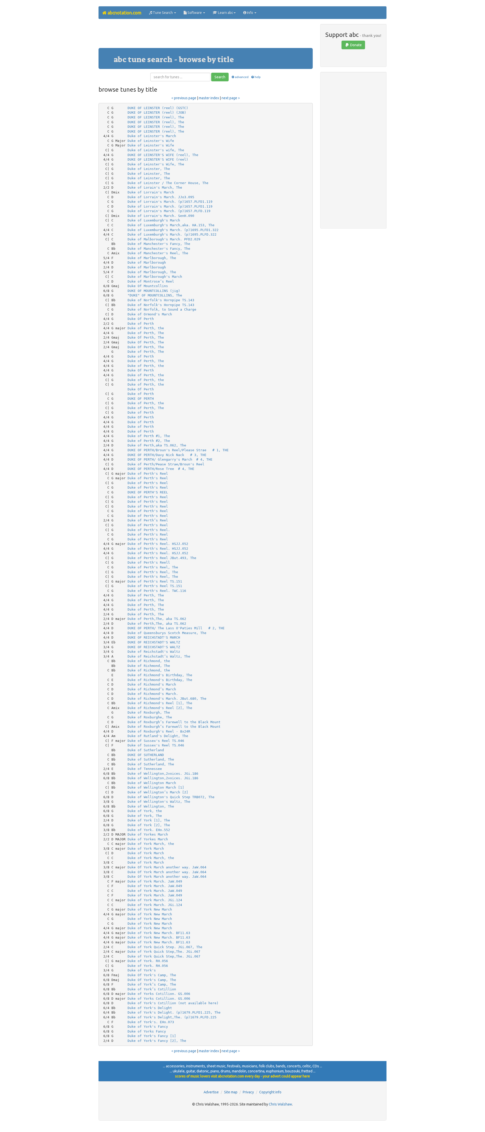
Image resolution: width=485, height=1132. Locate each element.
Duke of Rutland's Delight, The (158, 736)
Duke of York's (142, 970)
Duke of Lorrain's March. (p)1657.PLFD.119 (169, 211)
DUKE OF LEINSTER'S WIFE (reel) (158, 159)
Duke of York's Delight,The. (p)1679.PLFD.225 (172, 1017)
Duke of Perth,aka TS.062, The (157, 445)
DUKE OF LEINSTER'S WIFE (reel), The (163, 155)
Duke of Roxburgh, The (149, 712)
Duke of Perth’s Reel (148, 520)
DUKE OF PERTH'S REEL (148, 492)
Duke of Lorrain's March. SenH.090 (161, 216)
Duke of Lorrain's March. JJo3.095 (161, 197)
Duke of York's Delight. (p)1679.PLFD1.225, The (174, 1012)
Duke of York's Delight (150, 1008)
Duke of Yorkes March (148, 834)
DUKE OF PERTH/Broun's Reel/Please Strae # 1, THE (178, 450)
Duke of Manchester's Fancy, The (159, 244)
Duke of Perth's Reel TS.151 (155, 581)
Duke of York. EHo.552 (149, 830)
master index (209, 98)
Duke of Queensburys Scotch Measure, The (167, 633)
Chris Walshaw (280, 1104)
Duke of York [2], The (149, 825)
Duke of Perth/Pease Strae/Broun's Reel (166, 464)
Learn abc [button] (225, 13)
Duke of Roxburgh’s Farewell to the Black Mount (174, 722)
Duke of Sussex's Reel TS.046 (156, 741)
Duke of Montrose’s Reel (151, 281)
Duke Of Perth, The (146, 337)
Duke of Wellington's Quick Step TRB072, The (171, 797)
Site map (230, 1092)
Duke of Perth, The (146, 333)
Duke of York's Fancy (148, 1026)
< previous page (183, 98)
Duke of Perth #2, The (149, 441)
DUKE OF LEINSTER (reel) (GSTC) (158, 108)
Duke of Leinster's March (152, 136)
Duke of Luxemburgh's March (154, 220)
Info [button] (250, 13)
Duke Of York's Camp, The (152, 975)
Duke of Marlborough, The (152, 258)
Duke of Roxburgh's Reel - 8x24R (159, 731)
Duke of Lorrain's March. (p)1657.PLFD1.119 (170, 202)
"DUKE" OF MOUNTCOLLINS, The (155, 295)
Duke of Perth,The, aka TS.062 (157, 619)
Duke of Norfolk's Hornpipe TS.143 (161, 300)
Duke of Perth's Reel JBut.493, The (162, 558)
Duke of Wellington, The (151, 806)
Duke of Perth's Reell (149, 562)
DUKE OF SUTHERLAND (146, 755)
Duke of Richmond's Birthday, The (160, 675)
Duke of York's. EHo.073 (151, 1022)
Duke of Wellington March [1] (156, 787)
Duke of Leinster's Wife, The (156, 164)
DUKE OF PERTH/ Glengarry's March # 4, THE (170, 459)
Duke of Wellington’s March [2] (158, 792)
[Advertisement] (206, 35)
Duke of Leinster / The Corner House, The (168, 183)
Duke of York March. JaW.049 (155, 881)
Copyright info (270, 1092)
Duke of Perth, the (146, 328)
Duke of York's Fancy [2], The (157, 1041)
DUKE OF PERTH (141, 398)
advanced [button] (241, 77)
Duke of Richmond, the (149, 661)
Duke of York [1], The (149, 820)
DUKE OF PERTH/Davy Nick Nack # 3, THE (167, 455)
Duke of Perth (141, 323)
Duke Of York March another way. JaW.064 (167, 867)
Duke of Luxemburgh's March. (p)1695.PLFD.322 (172, 234)
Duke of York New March (150, 909)
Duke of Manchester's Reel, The (158, 253)
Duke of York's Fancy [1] (152, 1036)
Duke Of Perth (141, 319)
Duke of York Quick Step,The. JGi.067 (164, 951)
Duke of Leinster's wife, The (156, 150)
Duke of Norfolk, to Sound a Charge (162, 309)
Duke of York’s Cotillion (152, 989)
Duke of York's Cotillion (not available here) (173, 1003)
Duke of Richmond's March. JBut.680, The (167, 698)
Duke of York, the (145, 811)
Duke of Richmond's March (152, 684)
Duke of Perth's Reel (148, 473)
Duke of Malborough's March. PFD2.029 (164, 239)
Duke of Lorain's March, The (155, 187)
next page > (231, 98)
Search (219, 77)
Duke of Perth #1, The (149, 436)
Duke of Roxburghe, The (150, 717)
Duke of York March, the (151, 844)
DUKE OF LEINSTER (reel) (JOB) (157, 112)
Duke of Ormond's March (150, 314)
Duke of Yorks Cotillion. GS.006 (159, 994)
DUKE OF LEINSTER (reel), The (156, 117)
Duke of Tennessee (145, 769)
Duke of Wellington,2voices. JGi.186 (163, 773)
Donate (355, 45)
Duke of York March (146, 848)
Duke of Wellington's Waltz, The (159, 801)
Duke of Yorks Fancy (147, 1031)
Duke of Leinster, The (149, 169)
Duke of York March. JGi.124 (155, 900)
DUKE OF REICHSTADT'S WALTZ (154, 642)
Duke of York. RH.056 (148, 961)
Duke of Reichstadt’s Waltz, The (159, 656)
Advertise (211, 1092)
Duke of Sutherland (146, 750)
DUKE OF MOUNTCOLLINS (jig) (154, 291)
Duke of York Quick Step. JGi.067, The (165, 947)
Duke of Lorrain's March (151, 192)
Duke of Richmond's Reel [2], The (160, 708)
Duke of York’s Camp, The (152, 984)
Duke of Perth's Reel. (149, 530)
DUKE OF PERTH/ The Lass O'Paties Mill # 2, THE (176, 628)
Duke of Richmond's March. (153, 694)
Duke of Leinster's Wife (151, 141)
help (258, 77)
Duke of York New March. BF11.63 (159, 933)
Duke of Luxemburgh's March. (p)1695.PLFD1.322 (173, 230)
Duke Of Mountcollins (148, 286)
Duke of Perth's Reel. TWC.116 (157, 591)
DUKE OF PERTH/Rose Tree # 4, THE (161, 469)
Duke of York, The (145, 816)
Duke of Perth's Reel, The (153, 567)
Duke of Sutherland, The (151, 759)
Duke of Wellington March (152, 783)
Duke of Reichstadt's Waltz (154, 651)
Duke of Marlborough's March (155, 277)
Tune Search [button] (163, 13)
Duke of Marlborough (147, 262)
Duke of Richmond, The (149, 666)
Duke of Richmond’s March (152, 689)
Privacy (248, 1092)
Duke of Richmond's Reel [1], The (160, 703)
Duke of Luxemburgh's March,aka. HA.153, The (171, 225)
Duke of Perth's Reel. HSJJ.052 (158, 544)
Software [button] (195, 13)
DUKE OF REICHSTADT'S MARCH (154, 637)
